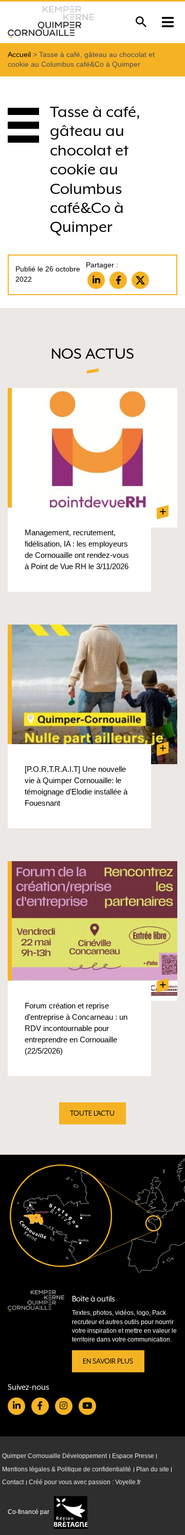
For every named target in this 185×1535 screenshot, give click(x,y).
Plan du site (152, 1469)
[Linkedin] (96, 280)
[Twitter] (140, 280)
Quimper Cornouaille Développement (54, 1456)
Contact (13, 1482)
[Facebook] (118, 280)
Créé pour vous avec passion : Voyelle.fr (85, 1482)
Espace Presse (133, 1456)
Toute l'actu (92, 1113)
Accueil (19, 55)
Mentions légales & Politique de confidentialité (66, 1469)
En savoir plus (108, 1361)
